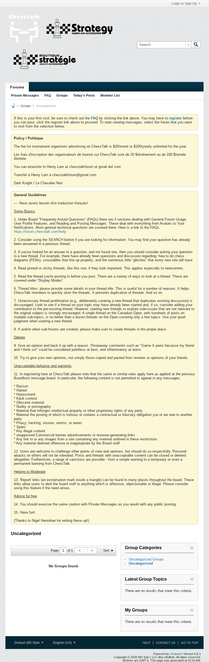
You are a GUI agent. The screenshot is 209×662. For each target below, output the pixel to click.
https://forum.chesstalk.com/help (40, 232)
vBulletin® (176, 653)
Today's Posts (84, 95)
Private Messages (25, 95)
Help (146, 642)
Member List (110, 95)
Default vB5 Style (27, 643)
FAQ (47, 95)
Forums (17, 87)
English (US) (63, 643)
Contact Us (165, 642)
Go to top (189, 642)
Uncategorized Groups (146, 559)
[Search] (196, 44)
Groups (62, 95)
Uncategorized (141, 563)
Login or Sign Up (184, 3)
